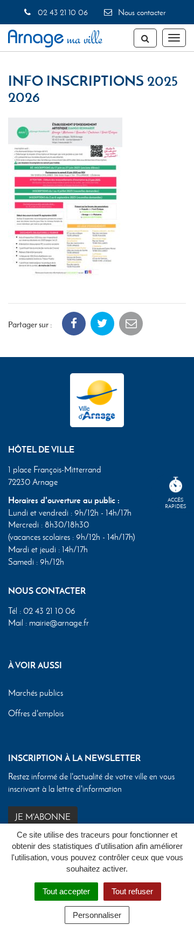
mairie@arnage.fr (59, 623)
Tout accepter (66, 891)
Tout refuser (132, 891)
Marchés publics (35, 693)
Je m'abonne (43, 817)
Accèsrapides (175, 503)
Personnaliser (97, 915)
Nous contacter (140, 12)
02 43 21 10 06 (61, 12)
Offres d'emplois (36, 713)
